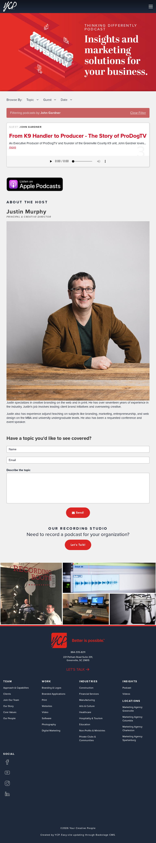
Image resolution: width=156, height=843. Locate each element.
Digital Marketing (51, 730)
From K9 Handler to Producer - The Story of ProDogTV (77, 136)
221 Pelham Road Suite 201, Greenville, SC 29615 (78, 658)
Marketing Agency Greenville (132, 708)
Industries (88, 681)
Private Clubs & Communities (87, 738)
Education (84, 724)
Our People (9, 718)
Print (44, 700)
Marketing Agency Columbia (132, 718)
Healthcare (85, 712)
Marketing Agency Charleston (132, 728)
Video (45, 712)
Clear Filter (138, 112)
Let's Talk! (78, 545)
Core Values (9, 712)
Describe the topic (18, 470)
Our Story (8, 706)
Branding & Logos (51, 687)
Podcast (126, 687)
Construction (86, 687)
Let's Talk (75, 669)
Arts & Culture (87, 706)
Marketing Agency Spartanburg (132, 738)
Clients (7, 694)
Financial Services (89, 694)
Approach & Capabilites (16, 687)
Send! (80, 513)
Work (46, 681)
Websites (47, 706)
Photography (49, 724)
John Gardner (30, 127)
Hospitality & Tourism (91, 718)
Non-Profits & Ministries (92, 730)
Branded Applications (53, 694)
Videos (126, 694)
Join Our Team (11, 700)
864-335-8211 (78, 652)
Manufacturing (87, 700)
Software (46, 718)
